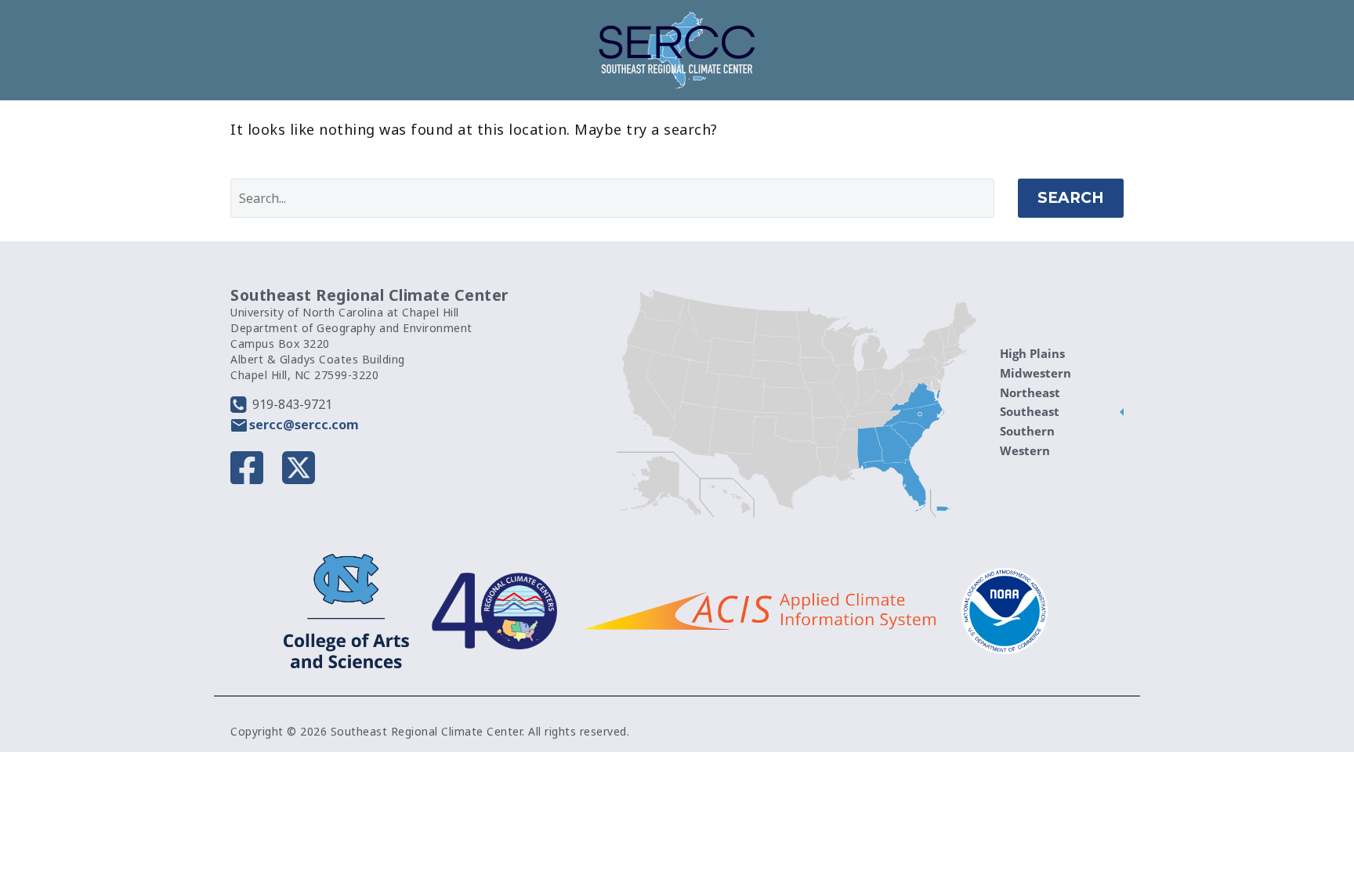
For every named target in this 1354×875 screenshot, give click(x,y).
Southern (1027, 431)
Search (1070, 198)
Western (1025, 450)
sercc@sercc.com (304, 424)
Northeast (1030, 392)
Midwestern (1035, 373)
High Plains (1032, 353)
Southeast (1029, 411)
